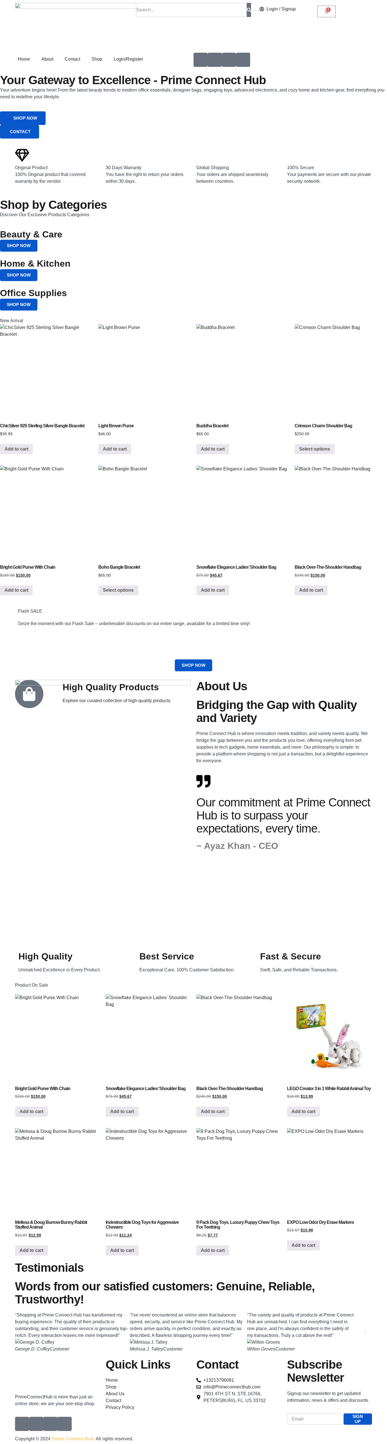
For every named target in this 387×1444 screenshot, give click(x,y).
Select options (314, 449)
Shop (97, 59)
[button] (21, 1332)
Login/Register (128, 59)
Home (24, 59)
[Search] (249, 10)
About (47, 59)
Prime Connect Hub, (73, 1438)
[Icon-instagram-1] (243, 60)
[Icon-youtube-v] (229, 60)
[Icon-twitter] (215, 60)
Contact (72, 59)
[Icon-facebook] (201, 60)
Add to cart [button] (16, 449)
